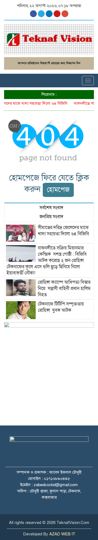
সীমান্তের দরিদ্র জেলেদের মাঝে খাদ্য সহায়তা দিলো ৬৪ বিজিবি (64, 230)
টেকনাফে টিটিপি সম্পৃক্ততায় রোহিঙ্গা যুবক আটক (61, 307)
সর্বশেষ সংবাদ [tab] (50, 208)
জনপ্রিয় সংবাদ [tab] (50, 217)
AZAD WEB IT (62, 534)
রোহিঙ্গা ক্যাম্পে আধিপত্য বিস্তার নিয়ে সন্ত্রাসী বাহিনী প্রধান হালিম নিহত (64, 288)
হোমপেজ (58, 189)
